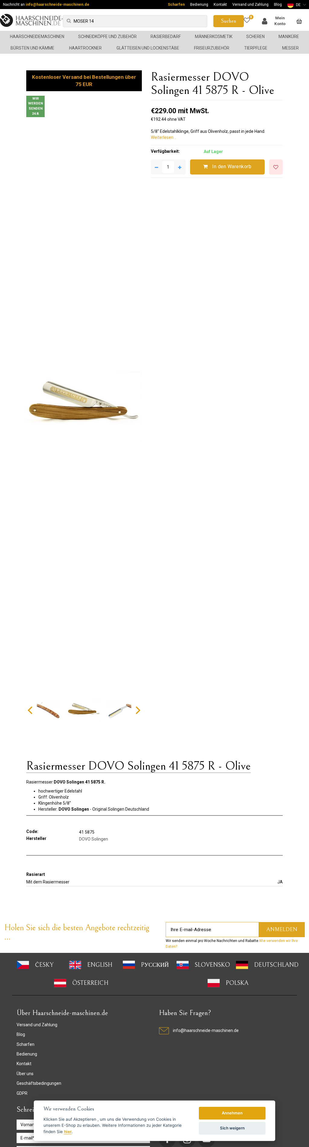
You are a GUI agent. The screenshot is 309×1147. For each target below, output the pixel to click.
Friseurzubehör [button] (211, 48)
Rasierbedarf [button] (166, 36)
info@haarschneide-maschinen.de (57, 4)
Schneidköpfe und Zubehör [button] (107, 36)
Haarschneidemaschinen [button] (37, 36)
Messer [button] (290, 48)
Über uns (25, 1073)
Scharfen (176, 4)
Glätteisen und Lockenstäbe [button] (147, 48)
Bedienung (199, 4)
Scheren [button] (255, 36)
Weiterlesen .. (163, 137)
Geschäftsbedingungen (39, 1083)
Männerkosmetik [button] (213, 36)
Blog (278, 4)
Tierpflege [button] (255, 48)
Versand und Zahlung (250, 4)
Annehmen (232, 1112)
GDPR (22, 1093)
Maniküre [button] (289, 36)
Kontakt (220, 4)
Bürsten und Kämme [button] (32, 48)
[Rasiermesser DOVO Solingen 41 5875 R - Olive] (84, 405)
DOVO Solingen (93, 839)
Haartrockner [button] (85, 48)
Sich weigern (232, 1128)
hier (68, 1131)
